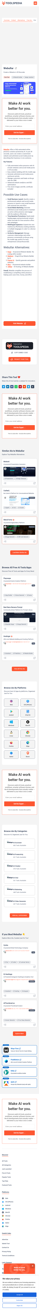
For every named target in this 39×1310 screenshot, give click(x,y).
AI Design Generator (21, 478)
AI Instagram (25, 991)
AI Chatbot (21, 507)
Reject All (19, 1305)
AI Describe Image (9, 624)
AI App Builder (8, 595)
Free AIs (29, 20)
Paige (9, 252)
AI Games (29, 595)
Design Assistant (29, 77)
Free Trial (6, 77)
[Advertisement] (19, 43)
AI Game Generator (19, 595)
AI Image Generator (9, 537)
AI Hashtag (16, 991)
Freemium (31, 497)
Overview (7, 20)
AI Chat (14, 507)
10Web (10, 267)
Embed (13, 20)
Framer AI (11, 260)
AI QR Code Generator (23, 537)
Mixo (9, 265)
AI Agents (7, 507)
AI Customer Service (24, 962)
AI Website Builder (17, 77)
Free (33, 585)
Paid (33, 952)
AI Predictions (17, 653)
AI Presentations (8, 478)
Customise (19, 1300)
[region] (19, 1292)
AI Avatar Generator (9, 1020)
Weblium (10, 256)
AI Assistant (7, 653)
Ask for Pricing (30, 468)
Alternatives (21, 20)
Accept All (19, 1295)
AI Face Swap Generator (23, 1020)
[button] (35, 3)
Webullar (6, 149)
